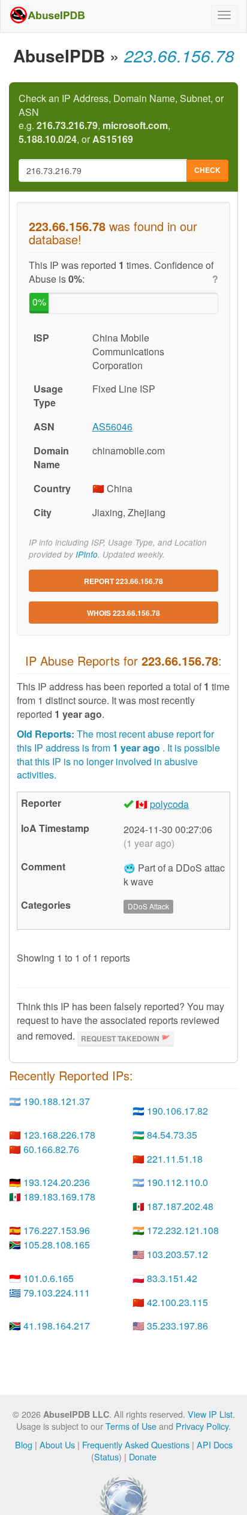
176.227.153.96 (56, 1230)
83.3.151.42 (172, 1278)
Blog (23, 1444)
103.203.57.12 (177, 1254)
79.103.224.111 (56, 1293)
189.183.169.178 (59, 1196)
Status (106, 1456)
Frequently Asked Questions (135, 1444)
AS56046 (112, 426)
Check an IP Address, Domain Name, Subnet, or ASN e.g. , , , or (121, 119)
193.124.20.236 (56, 1182)
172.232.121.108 (183, 1230)
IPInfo (87, 554)
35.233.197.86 (177, 1326)
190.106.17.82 (177, 1111)
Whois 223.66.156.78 (123, 612)
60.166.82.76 (51, 1149)
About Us (57, 1444)
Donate (142, 1456)
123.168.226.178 (59, 1135)
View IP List (210, 1414)
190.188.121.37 (56, 1101)
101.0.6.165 (48, 1278)
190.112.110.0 (177, 1182)
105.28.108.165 (56, 1244)
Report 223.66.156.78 (123, 581)
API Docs (215, 1444)
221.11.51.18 (175, 1159)
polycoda (169, 804)
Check (207, 169)
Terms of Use (131, 1426)
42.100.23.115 (177, 1302)
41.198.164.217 (56, 1326)
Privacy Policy (202, 1426)
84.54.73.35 (172, 1135)
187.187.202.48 (180, 1206)
